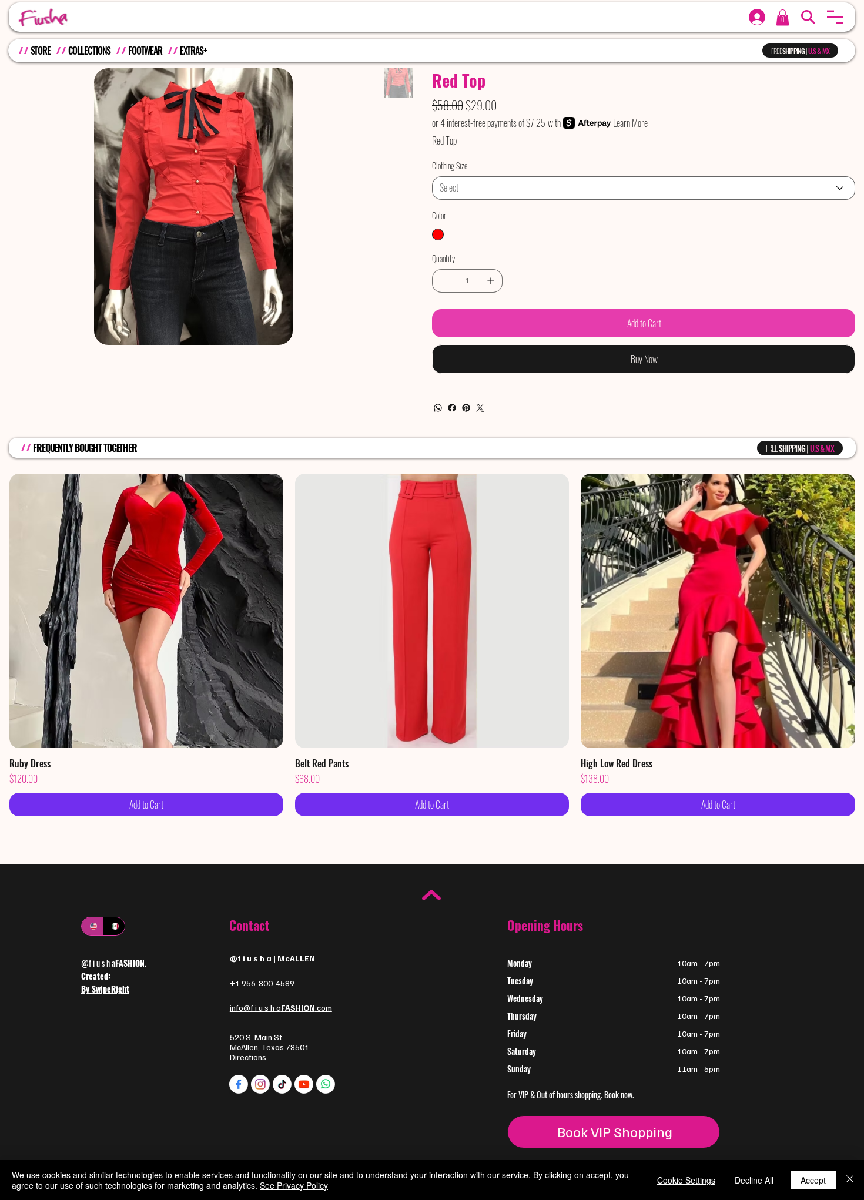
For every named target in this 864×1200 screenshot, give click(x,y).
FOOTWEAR (145, 50)
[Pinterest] (466, 408)
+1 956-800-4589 (262, 983)
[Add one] (491, 281)
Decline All (754, 1180)
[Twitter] (480, 408)
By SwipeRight (105, 989)
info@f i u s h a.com (281, 1008)
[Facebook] (452, 408)
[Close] (850, 1180)
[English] (92, 926)
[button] (835, 17)
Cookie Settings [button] (686, 1180)
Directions (248, 1057)
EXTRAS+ (193, 50)
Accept (813, 1180)
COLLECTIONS (89, 50)
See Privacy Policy (294, 1185)
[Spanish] (114, 926)
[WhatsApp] (438, 408)
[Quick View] (146, 611)
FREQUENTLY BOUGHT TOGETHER (85, 448)
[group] (432, 644)
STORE (41, 50)
